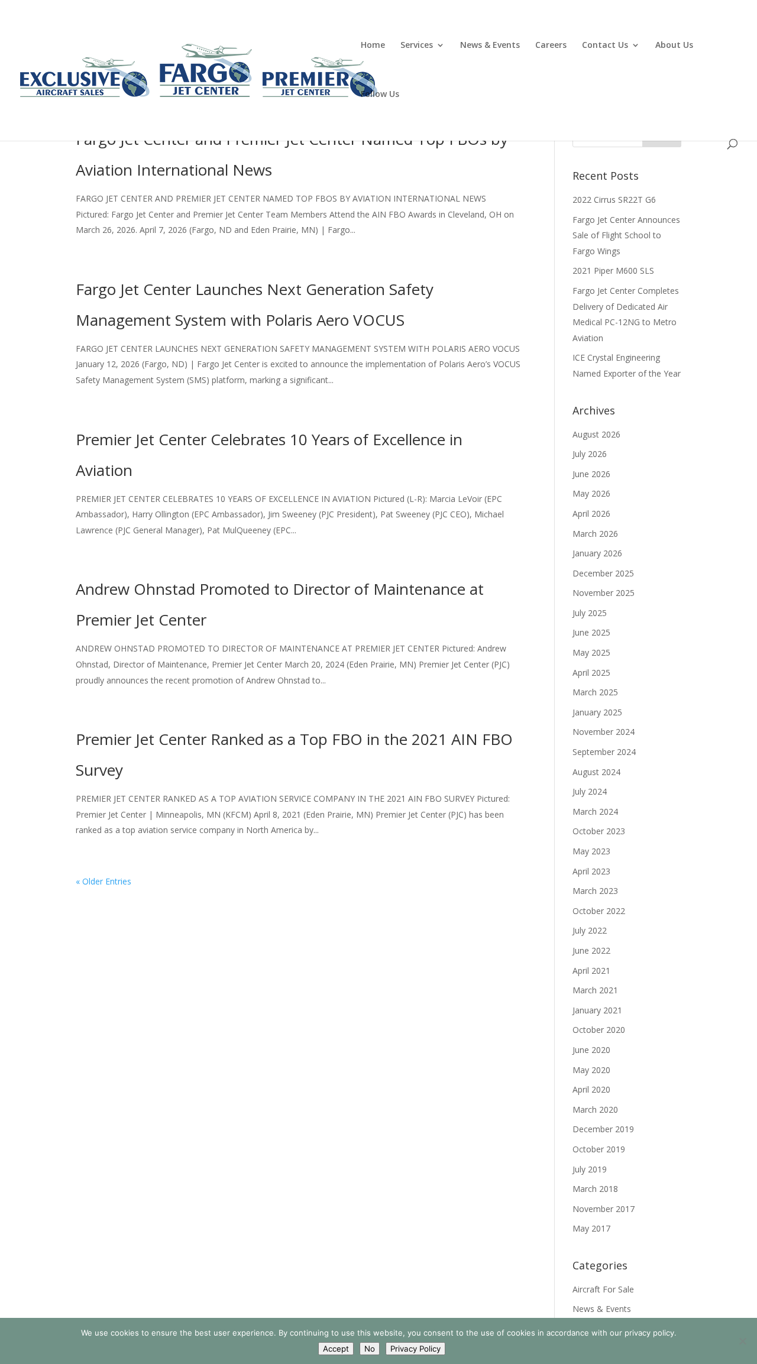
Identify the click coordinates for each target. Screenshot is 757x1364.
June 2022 (591, 950)
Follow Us (380, 94)
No (369, 1348)
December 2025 (603, 573)
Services (416, 45)
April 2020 (591, 1089)
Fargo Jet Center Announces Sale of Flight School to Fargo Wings (626, 235)
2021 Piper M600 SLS (613, 270)
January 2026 (597, 553)
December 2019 (603, 1129)
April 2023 (591, 871)
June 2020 (591, 1049)
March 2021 (595, 990)
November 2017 (603, 1208)
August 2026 (596, 434)
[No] (742, 1341)
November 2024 (603, 731)
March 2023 (595, 890)
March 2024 (595, 811)
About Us (674, 45)
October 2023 (598, 831)
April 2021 (591, 970)
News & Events (490, 45)
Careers (551, 45)
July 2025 (589, 612)
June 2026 (591, 473)
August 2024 (596, 771)
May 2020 (591, 1069)
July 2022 (589, 930)
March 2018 (595, 1188)
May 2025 (591, 652)
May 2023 (591, 851)
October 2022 (598, 910)
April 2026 (591, 513)
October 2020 (598, 1029)
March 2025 (595, 692)
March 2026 (595, 533)
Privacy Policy (415, 1348)
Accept (336, 1348)
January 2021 (597, 1010)
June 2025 (591, 632)
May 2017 (591, 1228)
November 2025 (603, 592)
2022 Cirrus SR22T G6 (614, 199)
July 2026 (589, 453)
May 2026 (591, 493)
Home (373, 45)
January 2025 (597, 712)
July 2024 (589, 791)
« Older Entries (103, 881)
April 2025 (591, 672)
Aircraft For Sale (603, 1289)
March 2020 (595, 1109)
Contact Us (605, 45)
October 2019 (598, 1149)
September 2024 (604, 751)
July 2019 (589, 1169)
